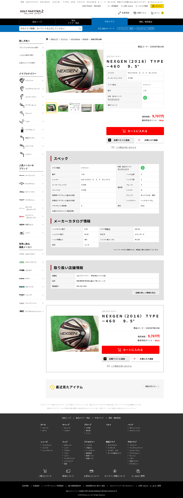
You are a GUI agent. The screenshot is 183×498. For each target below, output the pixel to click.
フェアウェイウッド (136, 448)
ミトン (88, 433)
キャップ (65, 425)
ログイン (158, 6)
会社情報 (25, 486)
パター (132, 458)
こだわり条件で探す (26, 55)
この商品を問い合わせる (126, 147)
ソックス (89, 445)
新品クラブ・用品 (73, 21)
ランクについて (113, 99)
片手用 (88, 428)
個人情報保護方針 (74, 486)
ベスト (66, 453)
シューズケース (47, 450)
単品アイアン (134, 461)
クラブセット (134, 464)
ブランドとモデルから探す (28, 47)
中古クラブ (109, 21)
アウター (67, 450)
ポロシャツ (68, 445)
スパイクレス (46, 445)
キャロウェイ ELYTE (145, 29)
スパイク (45, 448)
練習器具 (89, 453)
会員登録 (125, 13)
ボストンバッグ (135, 428)
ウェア (65, 442)
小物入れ (89, 448)
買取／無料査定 (145, 22)
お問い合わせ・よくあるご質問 (149, 486)
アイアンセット (135, 453)
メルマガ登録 (143, 6)
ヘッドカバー (90, 450)
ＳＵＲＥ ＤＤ (113, 450)
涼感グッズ (89, 458)
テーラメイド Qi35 (125, 29)
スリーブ (45, 428)
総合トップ (37, 22)
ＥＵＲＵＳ (111, 448)
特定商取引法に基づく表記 (95, 486)
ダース (44, 430)
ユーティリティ (135, 450)
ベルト (108, 425)
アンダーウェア (69, 458)
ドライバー (133, 445)
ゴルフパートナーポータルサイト (122, 486)
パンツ (66, 456)
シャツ (66, 448)
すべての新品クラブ (114, 453)
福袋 (65, 464)
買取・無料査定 (115, 418)
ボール (43, 425)
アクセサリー (89, 442)
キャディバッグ (135, 430)
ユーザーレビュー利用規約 (54, 486)
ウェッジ (132, 456)
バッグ (130, 425)
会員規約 (36, 486)
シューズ (44, 442)
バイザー (67, 430)
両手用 (88, 430)
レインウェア (68, 461)
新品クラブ (110, 442)
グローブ (87, 425)
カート (158, 13)
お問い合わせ (128, 6)
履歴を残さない (151, 386)
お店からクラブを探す (27, 63)
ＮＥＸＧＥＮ (112, 445)
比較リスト (142, 13)
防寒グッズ (89, 456)
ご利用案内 (114, 6)
